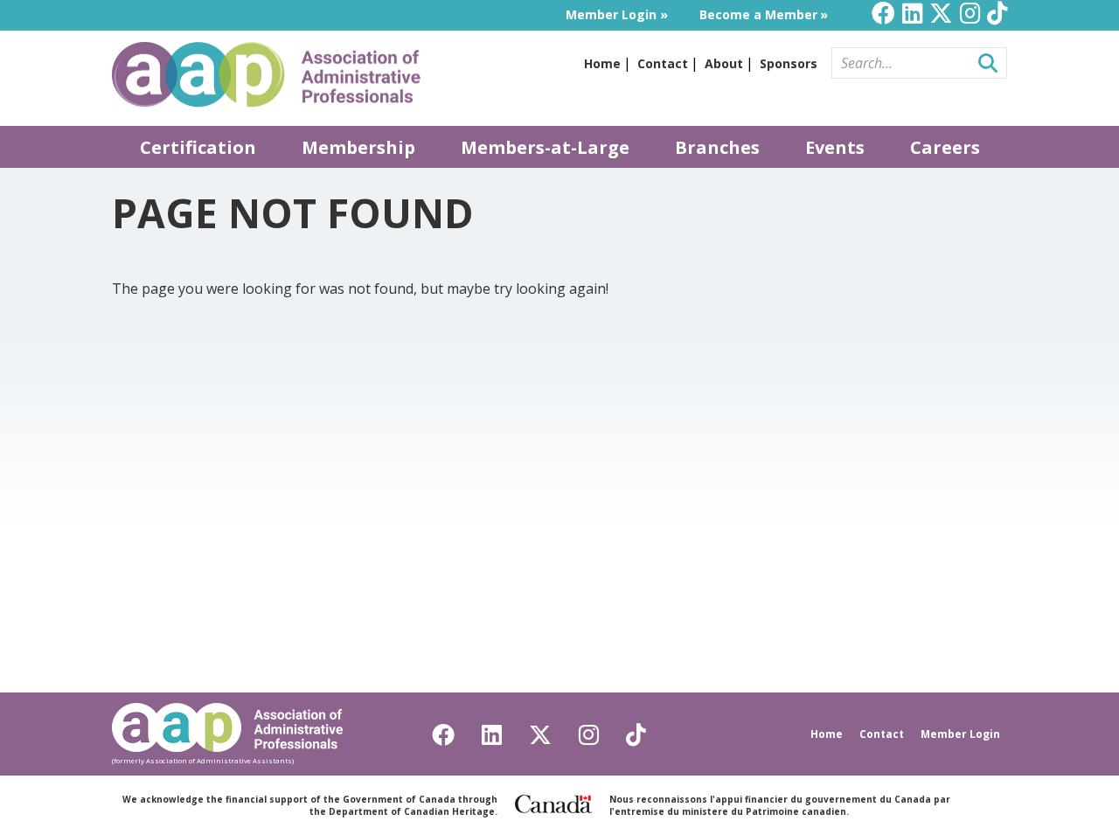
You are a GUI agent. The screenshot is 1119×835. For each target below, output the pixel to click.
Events (835, 147)
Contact (662, 63)
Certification (198, 147)
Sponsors (788, 63)
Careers (945, 147)
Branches (717, 147)
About (724, 63)
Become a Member (758, 14)
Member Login (611, 14)
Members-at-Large (545, 147)
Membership (358, 147)
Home (602, 63)
